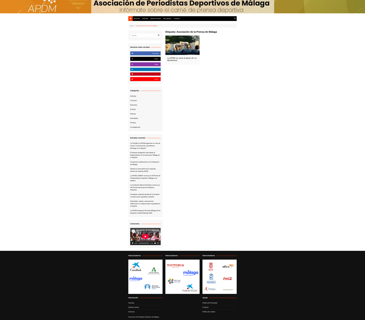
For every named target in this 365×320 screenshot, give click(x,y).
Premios (133, 123)
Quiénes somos (155, 18)
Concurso (133, 100)
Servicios (137, 18)
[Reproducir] (133, 243)
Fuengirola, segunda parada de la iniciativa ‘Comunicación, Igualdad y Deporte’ (144, 196)
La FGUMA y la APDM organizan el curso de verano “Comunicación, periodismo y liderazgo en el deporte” (145, 145)
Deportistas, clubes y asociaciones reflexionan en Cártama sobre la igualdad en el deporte (145, 203)
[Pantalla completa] (158, 243)
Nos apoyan (167, 18)
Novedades (134, 118)
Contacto (177, 18)
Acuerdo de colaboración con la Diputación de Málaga (144, 163)
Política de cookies (208, 312)
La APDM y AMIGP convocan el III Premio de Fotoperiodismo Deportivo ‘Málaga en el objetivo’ (145, 178)
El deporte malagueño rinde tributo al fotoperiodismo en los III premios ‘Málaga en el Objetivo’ (145, 155)
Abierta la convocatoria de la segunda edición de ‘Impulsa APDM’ (143, 170)
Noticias (133, 114)
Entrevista (133, 105)
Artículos (133, 96)
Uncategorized (135, 127)
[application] (145, 236)
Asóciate (145, 18)
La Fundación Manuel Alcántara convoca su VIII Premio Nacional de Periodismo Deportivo (145, 187)
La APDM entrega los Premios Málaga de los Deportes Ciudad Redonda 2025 (145, 212)
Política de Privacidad (209, 303)
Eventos (133, 109)
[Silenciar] (155, 243)
